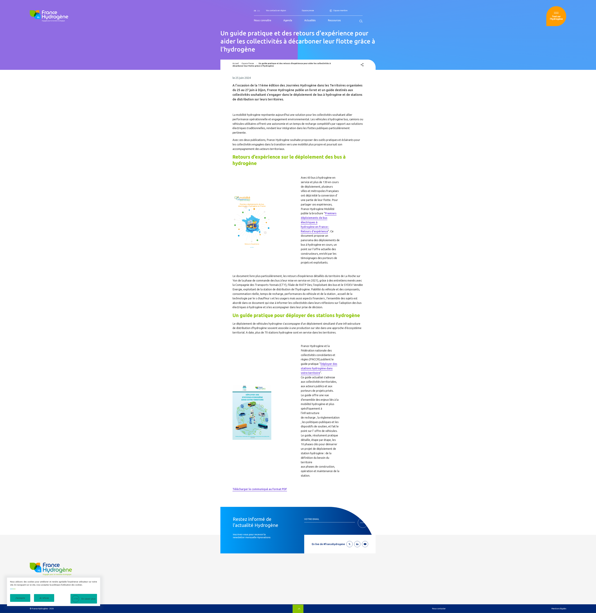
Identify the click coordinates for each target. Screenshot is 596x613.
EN (258, 11)
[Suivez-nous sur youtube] (365, 544)
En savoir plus (88, 598)
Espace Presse (248, 63)
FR (255, 11)
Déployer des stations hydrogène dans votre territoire (319, 368)
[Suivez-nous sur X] (349, 544)
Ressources (334, 20)
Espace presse (308, 10)
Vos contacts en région (276, 10)
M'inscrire (363, 523)
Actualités (310, 20)
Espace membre (341, 10)
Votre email (311, 519)
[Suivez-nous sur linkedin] (357, 544)
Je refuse (44, 598)
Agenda (287, 20)
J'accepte (20, 598)
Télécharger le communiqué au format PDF (260, 489)
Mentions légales (558, 609)
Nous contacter (439, 609)
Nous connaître (262, 20)
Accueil (236, 63)
